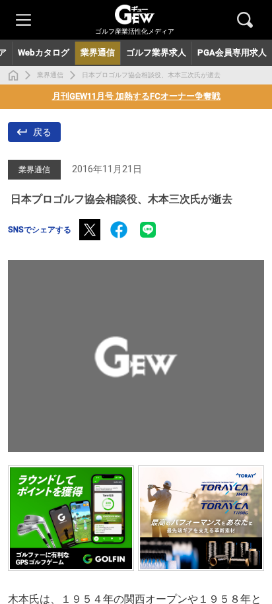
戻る (42, 132)
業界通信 (50, 75)
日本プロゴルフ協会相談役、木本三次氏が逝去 (151, 75)
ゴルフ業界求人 (156, 52)
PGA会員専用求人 (232, 52)
